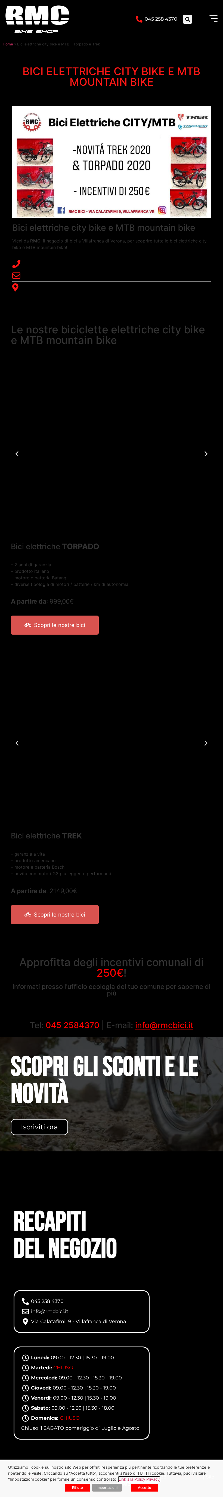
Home (8, 44)
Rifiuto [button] (77, 1487)
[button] (187, 19)
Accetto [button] (144, 1487)
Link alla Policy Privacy (139, 1479)
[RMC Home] (37, 19)
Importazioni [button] (107, 1487)
